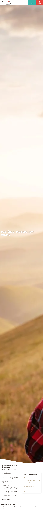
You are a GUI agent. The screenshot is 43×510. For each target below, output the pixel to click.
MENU (32, 3)
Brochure (39, 3)
